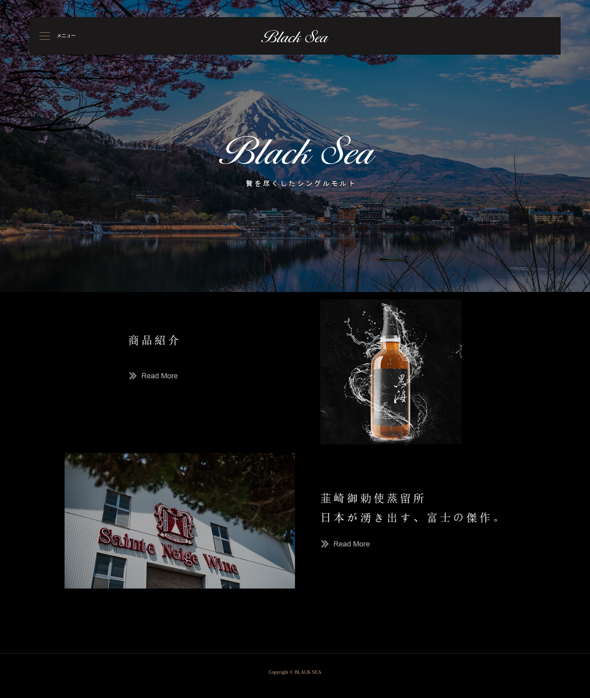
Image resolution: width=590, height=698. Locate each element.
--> (3, 606)
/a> (3, 601)
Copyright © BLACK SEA (295, 672)
